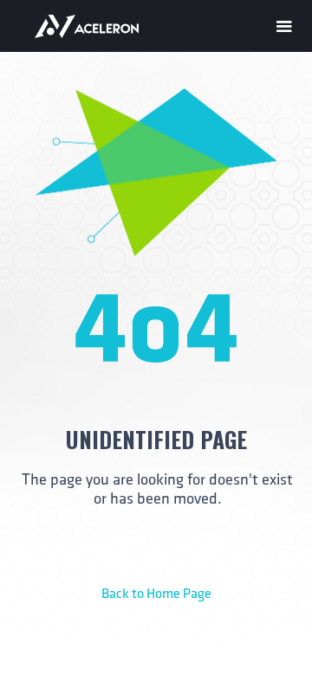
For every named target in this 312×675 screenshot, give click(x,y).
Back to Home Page (156, 594)
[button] (284, 24)
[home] (99, 25)
